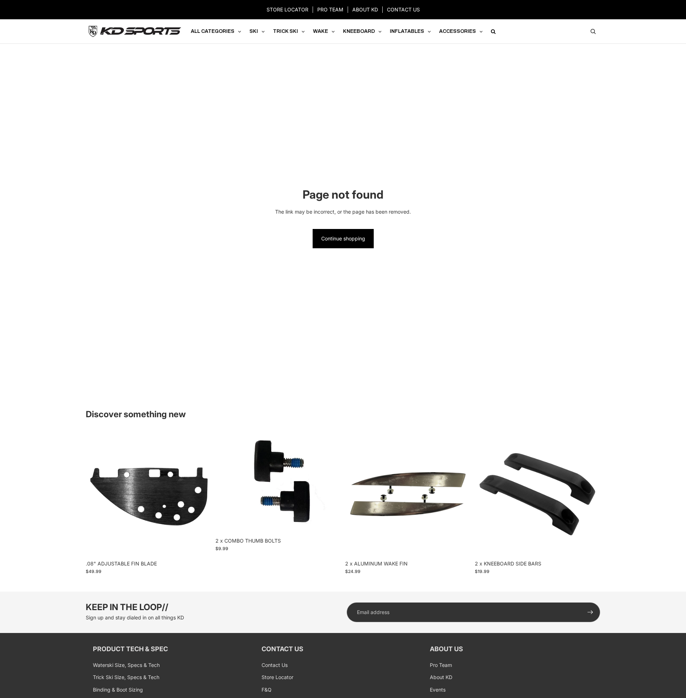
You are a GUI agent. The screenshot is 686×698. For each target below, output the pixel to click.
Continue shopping (343, 238)
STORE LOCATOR (287, 9)
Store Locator (277, 677)
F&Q (267, 690)
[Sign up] (590, 612)
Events (438, 690)
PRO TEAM (330, 9)
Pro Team (441, 665)
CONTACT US (403, 9)
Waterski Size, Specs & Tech (126, 665)
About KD (441, 677)
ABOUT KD (365, 9)
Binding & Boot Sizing (118, 690)
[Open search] (593, 31)
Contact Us (275, 665)
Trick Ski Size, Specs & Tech (126, 677)
